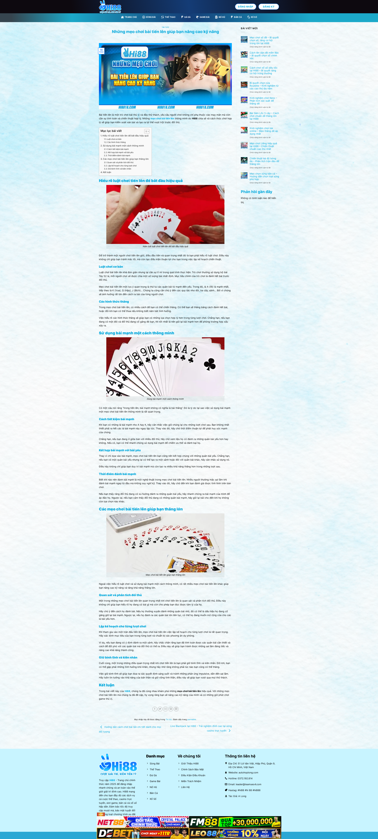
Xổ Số (254, 17)
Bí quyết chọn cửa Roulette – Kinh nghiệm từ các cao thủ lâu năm (264, 86)
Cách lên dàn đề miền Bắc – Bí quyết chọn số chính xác (264, 55)
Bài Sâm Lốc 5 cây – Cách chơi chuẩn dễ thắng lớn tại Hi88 (264, 116)
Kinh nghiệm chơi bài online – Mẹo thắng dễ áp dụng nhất (264, 131)
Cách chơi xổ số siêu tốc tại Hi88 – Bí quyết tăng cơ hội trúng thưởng (263, 70)
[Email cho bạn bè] (165, 709)
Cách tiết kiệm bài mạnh (118, 149)
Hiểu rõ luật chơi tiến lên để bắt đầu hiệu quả (125, 135)
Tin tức (165, 27)
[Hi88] (113, 6)
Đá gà (187, 17)
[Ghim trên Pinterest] (170, 709)
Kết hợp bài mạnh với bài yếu (120, 152)
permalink (191, 719)
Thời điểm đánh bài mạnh (119, 155)
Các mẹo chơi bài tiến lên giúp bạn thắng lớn (126, 159)
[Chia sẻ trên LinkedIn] (176, 709)
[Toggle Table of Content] (145, 131)
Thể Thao (170, 17)
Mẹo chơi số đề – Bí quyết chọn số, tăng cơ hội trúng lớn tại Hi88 (264, 40)
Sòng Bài (151, 17)
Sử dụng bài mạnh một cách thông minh (123, 145)
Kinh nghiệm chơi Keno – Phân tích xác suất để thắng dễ (263, 101)
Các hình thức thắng (116, 142)
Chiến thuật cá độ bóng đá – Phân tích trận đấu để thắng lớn (264, 161)
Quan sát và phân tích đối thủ (120, 162)
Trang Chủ (131, 17)
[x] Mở (100, 814)
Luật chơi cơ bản (114, 139)
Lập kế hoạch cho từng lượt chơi (122, 165)
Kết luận (107, 172)
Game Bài (205, 17)
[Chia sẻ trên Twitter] (160, 709)
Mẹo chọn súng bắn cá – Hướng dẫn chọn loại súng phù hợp (264, 176)
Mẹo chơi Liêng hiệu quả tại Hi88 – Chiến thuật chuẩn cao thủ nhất (263, 146)
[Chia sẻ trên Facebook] (154, 709)
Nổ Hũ (222, 17)
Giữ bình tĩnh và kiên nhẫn (119, 169)
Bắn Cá (238, 17)
